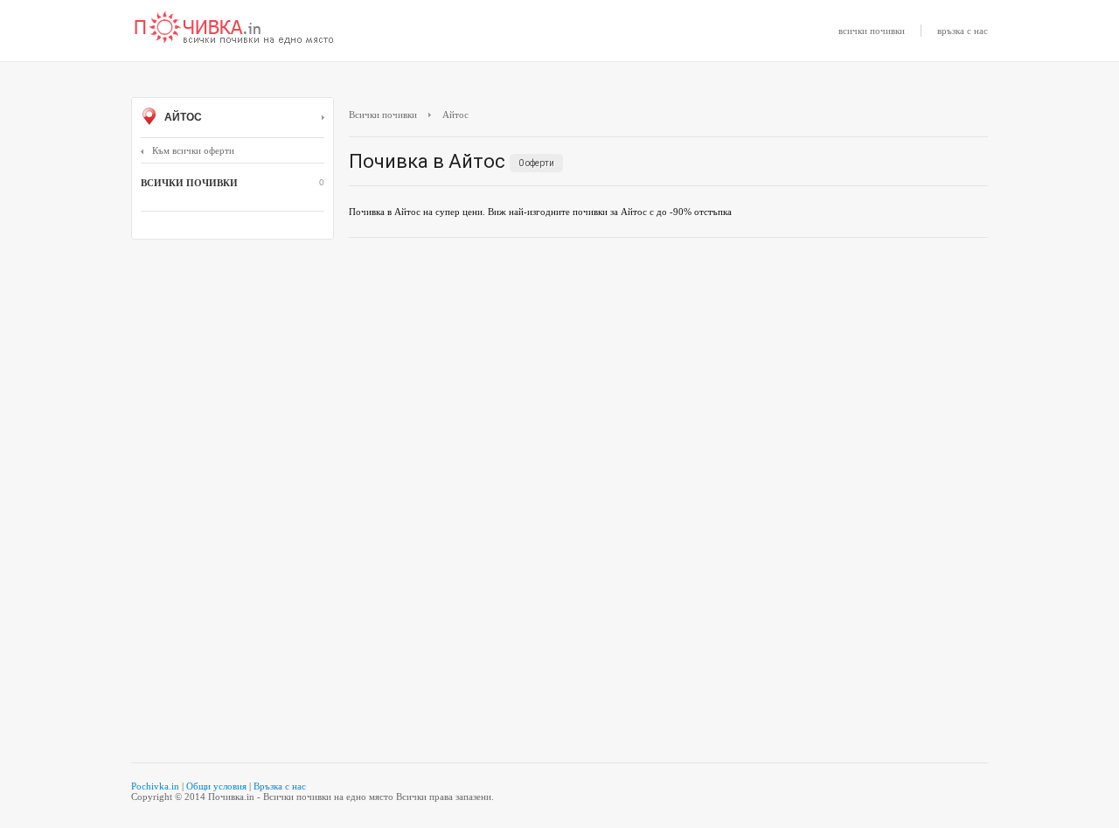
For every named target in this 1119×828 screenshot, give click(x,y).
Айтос (182, 117)
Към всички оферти (193, 150)
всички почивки (871, 30)
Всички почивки (383, 114)
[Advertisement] (668, 377)
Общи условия (216, 786)
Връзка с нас (280, 786)
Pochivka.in (155, 786)
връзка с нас (962, 30)
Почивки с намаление (234, 29)
